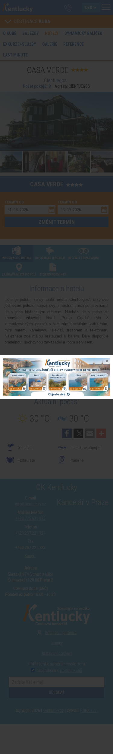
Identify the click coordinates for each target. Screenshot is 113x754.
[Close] (106, 361)
